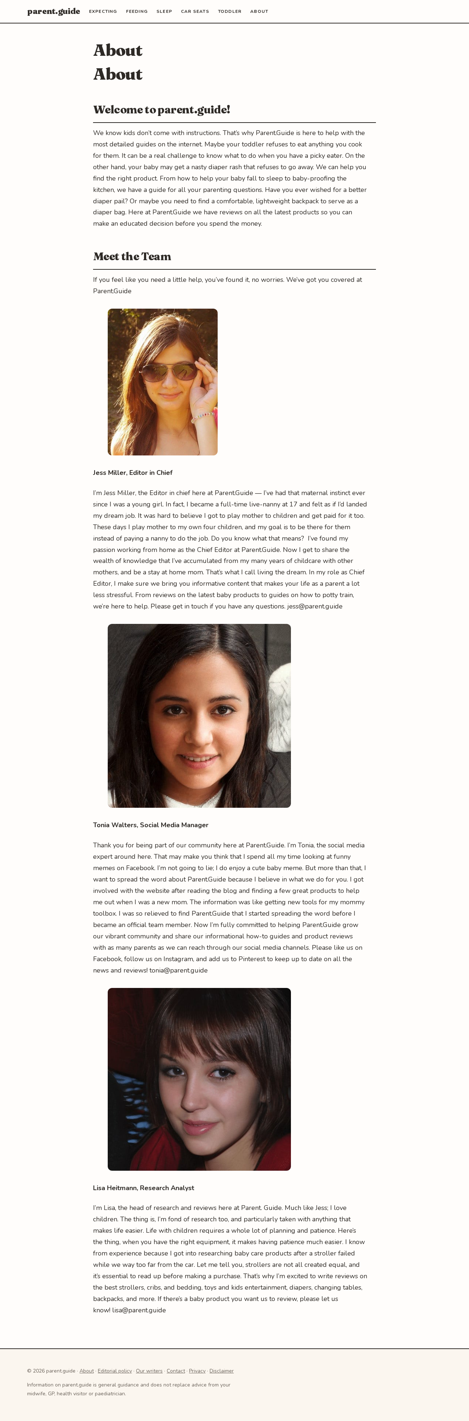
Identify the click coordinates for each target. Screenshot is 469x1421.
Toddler (229, 11)
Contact (176, 1370)
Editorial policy (115, 1370)
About (259, 11)
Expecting (103, 11)
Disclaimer (222, 1370)
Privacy (197, 1370)
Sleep (164, 11)
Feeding (137, 11)
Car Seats (195, 11)
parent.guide (53, 11)
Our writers (149, 1370)
